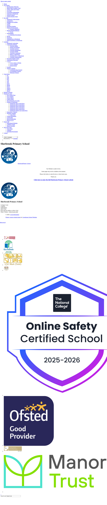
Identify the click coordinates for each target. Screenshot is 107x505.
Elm (8, 78)
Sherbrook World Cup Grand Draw (19, 110)
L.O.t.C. (9, 61)
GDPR (8, 23)
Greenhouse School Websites (29, 217)
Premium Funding (11, 26)
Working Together (11, 113)
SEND (8, 36)
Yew (8, 82)
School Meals (10, 98)
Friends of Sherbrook (12, 102)
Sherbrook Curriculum (12, 43)
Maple (8, 85)
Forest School (13, 65)
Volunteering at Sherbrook (13, 39)
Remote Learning (8, 92)
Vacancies (9, 37)
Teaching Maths (14, 46)
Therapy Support (11, 68)
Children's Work (11, 124)
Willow (8, 89)
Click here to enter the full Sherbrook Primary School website (53, 180)
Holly (8, 84)
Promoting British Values (13, 58)
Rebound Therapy (14, 72)
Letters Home (10, 99)
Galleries (9, 130)
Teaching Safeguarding (15, 57)
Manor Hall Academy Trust (13, 8)
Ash (8, 81)
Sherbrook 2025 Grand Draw (17, 107)
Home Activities (11, 126)
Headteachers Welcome (12, 6)
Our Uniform (10, 96)
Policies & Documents (12, 27)
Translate (15, 138)
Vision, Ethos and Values (13, 9)
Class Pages (7, 74)
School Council (11, 15)
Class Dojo (13, 114)
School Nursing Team (12, 16)
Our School (6, 5)
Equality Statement (14, 29)
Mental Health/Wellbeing (13, 30)
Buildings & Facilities (12, 22)
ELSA (11, 32)
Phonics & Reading (15, 47)
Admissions (10, 20)
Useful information (11, 116)
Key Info (6, 18)
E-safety (9, 67)
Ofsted (8, 25)
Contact (6, 133)
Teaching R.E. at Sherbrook (17, 56)
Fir (7, 75)
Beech (8, 91)
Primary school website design (13, 217)
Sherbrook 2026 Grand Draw (17, 109)
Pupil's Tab (6, 121)
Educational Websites (12, 123)
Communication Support (16, 70)
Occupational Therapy (15, 71)
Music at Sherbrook (15, 54)
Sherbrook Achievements (13, 19)
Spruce (8, 88)
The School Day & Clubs (13, 100)
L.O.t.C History (14, 64)
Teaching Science (14, 49)
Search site (3, 496)
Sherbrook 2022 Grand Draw (17, 103)
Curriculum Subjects (12, 44)
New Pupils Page (11, 95)
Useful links (10, 117)
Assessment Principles (12, 60)
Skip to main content (6, 1)
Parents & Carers (8, 93)
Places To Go (10, 120)
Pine (8, 79)
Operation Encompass (15, 34)
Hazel (8, 86)
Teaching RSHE (14, 51)
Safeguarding (10, 33)
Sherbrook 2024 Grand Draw (17, 106)
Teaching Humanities (15, 50)
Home (5, 4)
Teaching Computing (15, 53)
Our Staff (9, 11)
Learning (6, 41)
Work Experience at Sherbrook (14, 40)
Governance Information (13, 12)
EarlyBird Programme (12, 131)
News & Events (8, 127)
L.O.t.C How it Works (15, 63)
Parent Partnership (11, 119)
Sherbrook (24, 163)
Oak (8, 77)
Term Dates (10, 128)
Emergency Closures (12, 112)
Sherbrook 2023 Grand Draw (17, 105)
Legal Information (14, 214)
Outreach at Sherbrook (12, 13)
